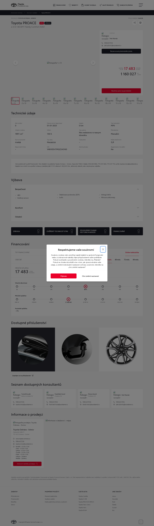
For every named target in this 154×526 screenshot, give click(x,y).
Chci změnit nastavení (90, 276)
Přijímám (63, 276)
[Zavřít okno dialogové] (103, 249)
